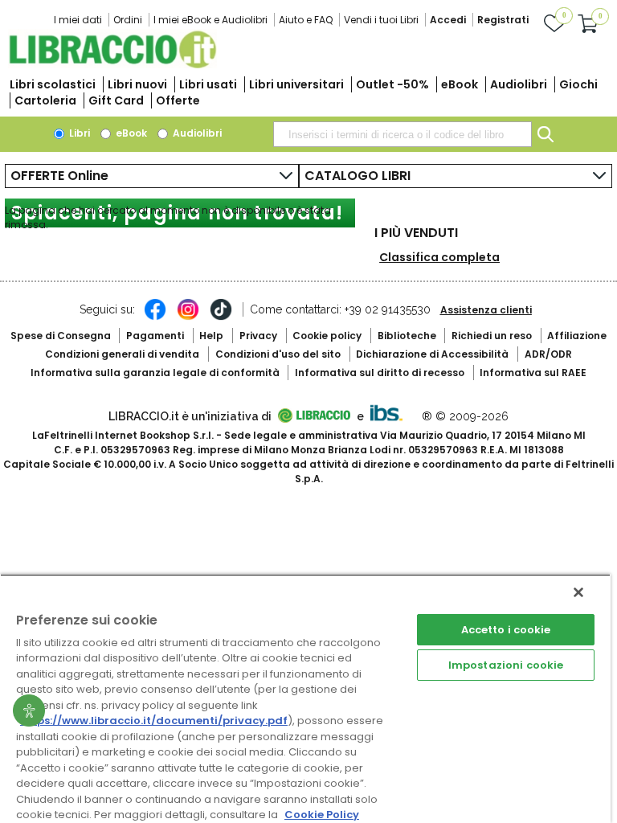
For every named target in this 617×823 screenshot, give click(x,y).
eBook (459, 84)
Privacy (258, 335)
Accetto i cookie (506, 629)
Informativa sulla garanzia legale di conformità (155, 372)
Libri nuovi (137, 84)
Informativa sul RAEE (533, 372)
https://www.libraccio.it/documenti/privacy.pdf (154, 720)
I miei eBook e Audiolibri (210, 20)
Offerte (178, 100)
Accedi (448, 20)
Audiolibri (518, 84)
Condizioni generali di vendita (122, 354)
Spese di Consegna (60, 335)
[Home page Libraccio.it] (112, 65)
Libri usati (208, 84)
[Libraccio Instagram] (188, 317)
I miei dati (78, 20)
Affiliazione (577, 335)
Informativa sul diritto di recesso (379, 372)
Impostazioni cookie (505, 665)
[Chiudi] (578, 592)
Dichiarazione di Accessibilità (432, 354)
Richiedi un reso (492, 335)
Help (211, 335)
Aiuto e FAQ (306, 20)
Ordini (127, 20)
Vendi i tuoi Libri (381, 20)
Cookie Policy (321, 814)
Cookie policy (327, 335)
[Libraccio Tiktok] (221, 317)
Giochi (578, 84)
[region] (305, 698)
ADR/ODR (548, 354)
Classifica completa (439, 257)
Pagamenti (155, 335)
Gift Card (116, 100)
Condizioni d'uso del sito (278, 354)
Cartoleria (45, 100)
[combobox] (402, 134)
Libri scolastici (53, 84)
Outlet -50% (392, 84)
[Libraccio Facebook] (155, 317)
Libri (78, 133)
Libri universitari (296, 84)
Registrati (503, 20)
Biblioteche (407, 335)
